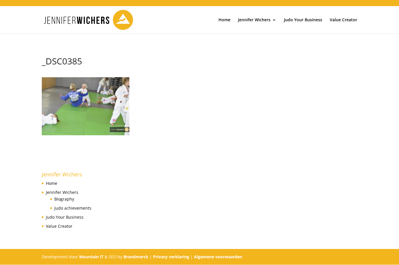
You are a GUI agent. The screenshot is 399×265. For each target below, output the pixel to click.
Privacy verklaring (171, 256)
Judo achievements (72, 208)
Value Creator (343, 20)
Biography (64, 199)
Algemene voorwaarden (218, 256)
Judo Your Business (303, 20)
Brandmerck (136, 256)
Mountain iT (91, 256)
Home (224, 20)
